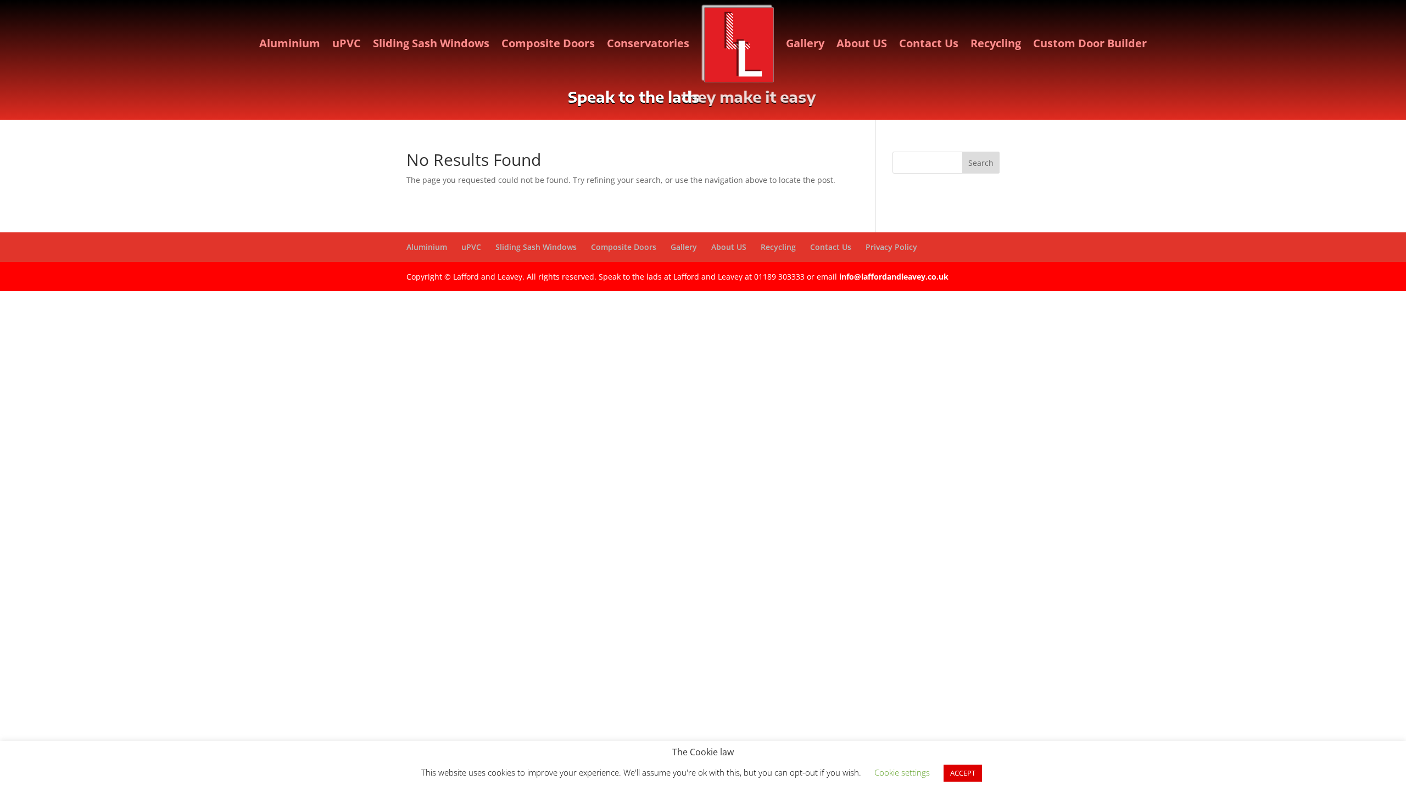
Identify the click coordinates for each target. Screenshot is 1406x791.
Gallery (805, 43)
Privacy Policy (891, 247)
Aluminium (289, 43)
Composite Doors (548, 43)
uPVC (346, 43)
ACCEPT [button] (962, 773)
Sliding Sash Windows (431, 43)
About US (861, 43)
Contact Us (928, 43)
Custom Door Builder (1090, 43)
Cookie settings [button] (902, 772)
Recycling (995, 43)
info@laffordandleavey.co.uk (894, 276)
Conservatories (648, 43)
